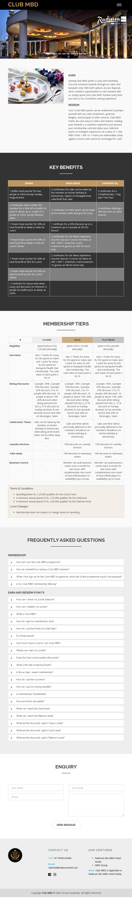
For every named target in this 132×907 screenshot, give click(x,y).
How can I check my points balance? (35, 599)
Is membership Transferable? (31, 694)
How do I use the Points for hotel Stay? (36, 628)
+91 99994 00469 (62, 858)
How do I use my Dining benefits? (33, 687)
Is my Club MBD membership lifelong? (36, 584)
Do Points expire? (25, 636)
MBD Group (101, 865)
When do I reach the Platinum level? (35, 716)
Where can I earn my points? (31, 650)
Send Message (66, 825)
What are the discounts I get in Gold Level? (38, 730)
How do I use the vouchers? (30, 679)
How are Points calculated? (30, 701)
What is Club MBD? (26, 614)
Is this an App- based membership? (34, 672)
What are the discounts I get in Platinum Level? (40, 737)
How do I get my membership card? (35, 621)
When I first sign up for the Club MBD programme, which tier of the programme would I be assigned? (69, 576)
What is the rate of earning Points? (34, 665)
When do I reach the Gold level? (33, 708)
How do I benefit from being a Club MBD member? (43, 569)
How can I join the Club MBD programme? (38, 562)
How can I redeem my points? (32, 606)
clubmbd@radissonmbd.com (63, 867)
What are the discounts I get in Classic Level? (39, 723)
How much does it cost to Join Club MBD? (38, 643)
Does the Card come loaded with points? (37, 657)
